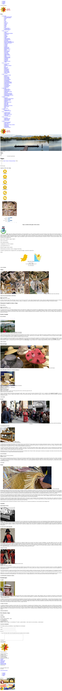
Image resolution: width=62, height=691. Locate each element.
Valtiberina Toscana (7, 61)
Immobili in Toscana (7, 127)
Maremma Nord (6, 47)
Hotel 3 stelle (6, 104)
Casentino (5, 36)
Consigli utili (2, 661)
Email (1, 629)
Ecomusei (5, 64)
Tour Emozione (6, 80)
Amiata (5, 32)
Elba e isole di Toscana (7, 41)
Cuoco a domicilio (7, 122)
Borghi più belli (6, 63)
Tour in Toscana (6, 77)
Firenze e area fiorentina (8, 42)
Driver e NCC (6, 123)
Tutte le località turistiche (8, 16)
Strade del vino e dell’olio (8, 94)
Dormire (3, 96)
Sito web (1, 631)
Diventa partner (2, 660)
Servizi (3, 121)
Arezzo (5, 21)
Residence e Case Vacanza (8, 105)
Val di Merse (6, 58)
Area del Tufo (6, 34)
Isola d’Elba (6, 22)
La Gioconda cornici (7, 115)
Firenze (5, 18)
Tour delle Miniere (7, 81)
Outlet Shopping (6, 120)
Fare (3, 62)
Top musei (5, 73)
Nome (1, 627)
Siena (5, 19)
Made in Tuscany (7, 119)
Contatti (1, 659)
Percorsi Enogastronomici (8, 93)
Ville (5, 107)
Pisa (5, 20)
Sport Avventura (6, 71)
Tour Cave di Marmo (7, 79)
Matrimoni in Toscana (7, 110)
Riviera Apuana (6, 51)
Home (4, 160)
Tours (3, 74)
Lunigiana (5, 46)
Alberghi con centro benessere (9, 98)
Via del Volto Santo (7, 85)
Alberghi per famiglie (7, 99)
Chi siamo (1, 658)
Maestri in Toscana (7, 113)
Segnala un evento (3, 663)
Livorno (5, 23)
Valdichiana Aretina (7, 56)
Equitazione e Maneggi (7, 65)
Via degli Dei (6, 87)
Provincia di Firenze (12, 160)
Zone (3, 30)
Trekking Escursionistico (8, 82)
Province (7, 160)
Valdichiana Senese (7, 57)
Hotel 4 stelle (6, 103)
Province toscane (6, 29)
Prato (5, 27)
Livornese (5, 44)
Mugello (5, 49)
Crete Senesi (6, 40)
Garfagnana (6, 43)
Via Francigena (6, 84)
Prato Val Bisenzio (7, 50)
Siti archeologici (6, 70)
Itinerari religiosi (6, 76)
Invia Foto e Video (3, 664)
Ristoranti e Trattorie (7, 89)
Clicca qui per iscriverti (3, 670)
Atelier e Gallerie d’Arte (8, 114)
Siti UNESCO (6, 69)
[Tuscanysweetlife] (5, 12)
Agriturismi (6, 97)
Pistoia (5, 25)
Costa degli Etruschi (7, 39)
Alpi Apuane (6, 31)
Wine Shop (6, 117)
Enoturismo (6, 92)
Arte (3, 111)
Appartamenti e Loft (7, 100)
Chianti (5, 37)
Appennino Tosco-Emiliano (8, 33)
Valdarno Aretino (6, 54)
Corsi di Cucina (6, 90)
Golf (5, 66)
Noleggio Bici (6, 125)
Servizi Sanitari (6, 126)
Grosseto (5, 24)
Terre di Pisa (6, 52)
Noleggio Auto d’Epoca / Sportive (9, 124)
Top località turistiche (7, 17)
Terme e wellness (7, 72)
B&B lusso (6, 101)
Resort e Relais (6, 106)
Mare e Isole (6, 67)
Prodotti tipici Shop (7, 118)
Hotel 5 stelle (6, 102)
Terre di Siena (6, 53)
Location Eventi (6, 109)
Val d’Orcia (6, 60)
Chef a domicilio (6, 95)
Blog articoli (2, 662)
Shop (3, 116)
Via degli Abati (6, 86)
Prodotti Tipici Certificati (8, 91)
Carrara (5, 26)
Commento (2, 640)
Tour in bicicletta (6, 78)
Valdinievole (6, 59)
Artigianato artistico (7, 112)
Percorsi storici (6, 83)
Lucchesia (5, 45)
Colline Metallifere (7, 38)
